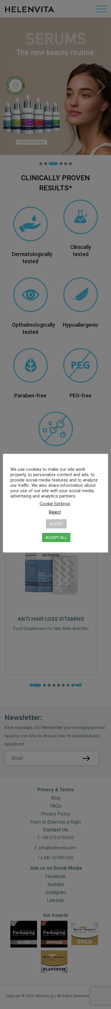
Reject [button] (55, 512)
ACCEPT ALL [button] (56, 537)
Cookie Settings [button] (55, 503)
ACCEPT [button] (56, 524)
